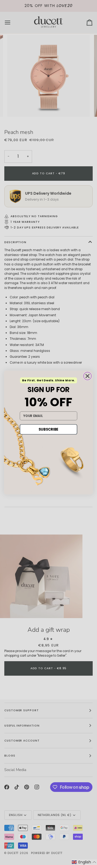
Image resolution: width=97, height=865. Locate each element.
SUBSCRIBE (48, 429)
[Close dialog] (87, 376)
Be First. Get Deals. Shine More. (48, 380)
